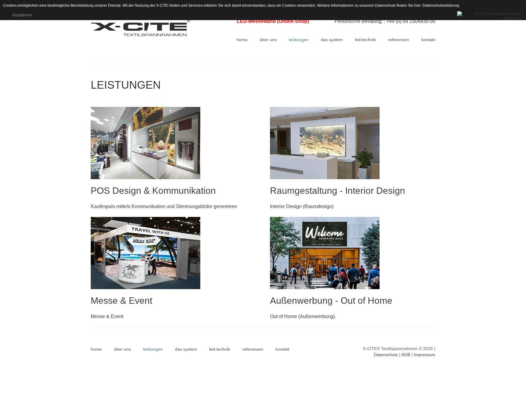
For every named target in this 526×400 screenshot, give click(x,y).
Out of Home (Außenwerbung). (303, 316)
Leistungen (153, 349)
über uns (122, 349)
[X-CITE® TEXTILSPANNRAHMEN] (146, 28)
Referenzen (252, 349)
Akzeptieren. (22, 14)
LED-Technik (219, 349)
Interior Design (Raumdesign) (302, 206)
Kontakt (282, 349)
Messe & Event (107, 316)
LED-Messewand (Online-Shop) (273, 21)
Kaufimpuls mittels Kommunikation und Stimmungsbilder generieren (164, 206)
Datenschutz (386, 354)
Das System (186, 349)
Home (96, 349)
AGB (405, 354)
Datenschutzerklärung (441, 5)
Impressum (424, 354)
